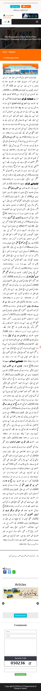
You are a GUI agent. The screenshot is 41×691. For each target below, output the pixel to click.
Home (5, 52)
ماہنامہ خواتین (15, 6)
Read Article (20, 615)
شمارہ (5, 21)
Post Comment (20, 674)
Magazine (12, 52)
